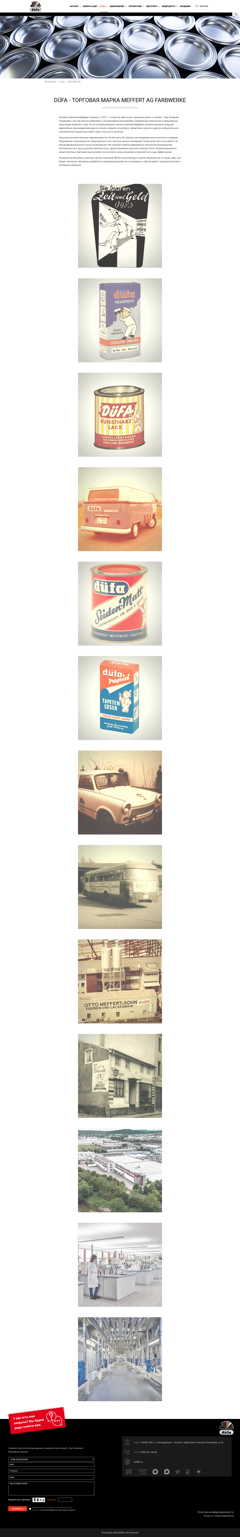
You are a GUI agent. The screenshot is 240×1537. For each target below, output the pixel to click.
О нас (103, 6)
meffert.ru (138, 1462)
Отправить (17, 1509)
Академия (185, 6)
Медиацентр (168, 6)
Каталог (74, 6)
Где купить (152, 6)
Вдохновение (117, 6)
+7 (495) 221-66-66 (147, 1452)
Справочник (135, 6)
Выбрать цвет (90, 6)
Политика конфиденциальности (215, 1512)
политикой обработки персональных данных (57, 1510)
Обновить (51, 1500)
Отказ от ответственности (219, 1515)
